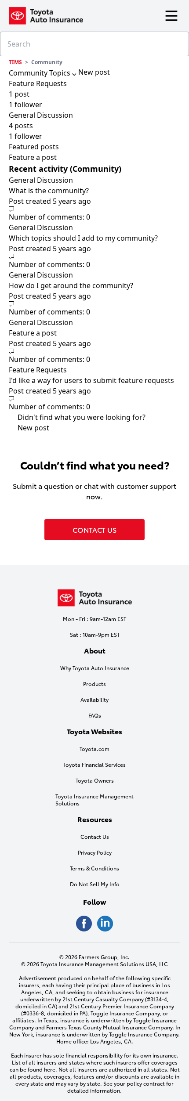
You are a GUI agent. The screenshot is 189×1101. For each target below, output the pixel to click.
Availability (94, 699)
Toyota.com (94, 748)
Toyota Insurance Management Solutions (94, 800)
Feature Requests (38, 370)
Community (46, 62)
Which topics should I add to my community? (83, 238)
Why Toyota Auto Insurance (94, 667)
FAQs (94, 715)
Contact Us (94, 836)
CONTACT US (94, 529)
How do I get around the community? (71, 285)
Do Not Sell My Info (95, 884)
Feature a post (33, 157)
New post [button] (94, 72)
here (49, 1069)
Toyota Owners (95, 780)
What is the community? (49, 190)
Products (94, 683)
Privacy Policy (95, 852)
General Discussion (41, 180)
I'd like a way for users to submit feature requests (91, 380)
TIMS (15, 62)
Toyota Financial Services (94, 764)
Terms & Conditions (94, 868)
